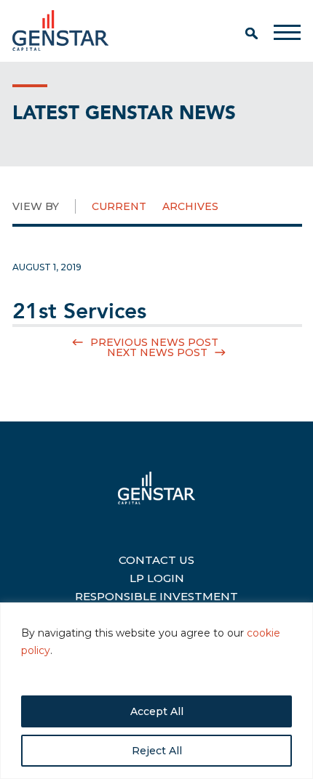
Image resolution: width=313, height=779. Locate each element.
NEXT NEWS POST (157, 352)
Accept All (156, 711)
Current (119, 206)
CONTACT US (156, 558)
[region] (156, 690)
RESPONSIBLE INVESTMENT (156, 594)
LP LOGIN (157, 576)
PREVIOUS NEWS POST (154, 342)
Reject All (157, 750)
